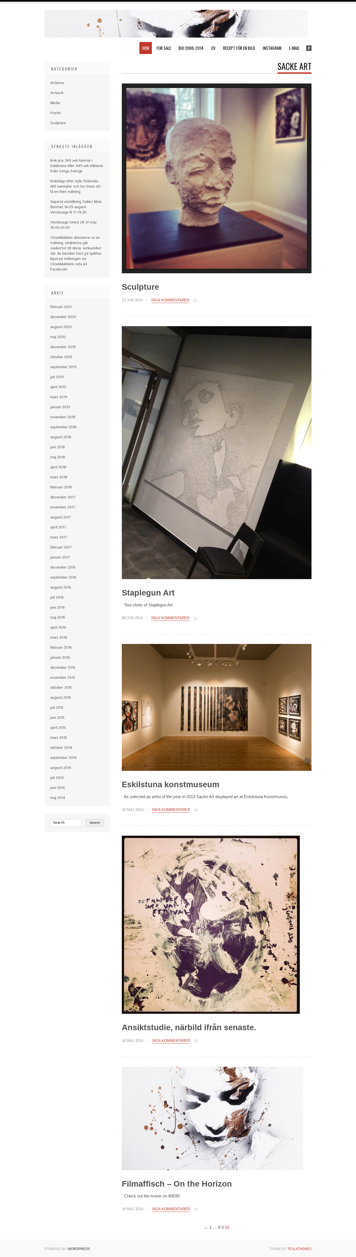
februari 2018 (61, 487)
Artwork (56, 93)
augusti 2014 (60, 768)
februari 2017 (61, 547)
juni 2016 (57, 607)
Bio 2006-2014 (191, 48)
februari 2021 (60, 307)
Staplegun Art (148, 592)
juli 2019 (57, 377)
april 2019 (58, 387)
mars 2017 (58, 537)
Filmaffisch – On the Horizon (177, 1183)
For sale (164, 48)
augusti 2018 (60, 437)
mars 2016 (58, 637)
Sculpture (140, 286)
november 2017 (62, 507)
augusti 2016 (60, 587)
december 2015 (62, 667)
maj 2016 (57, 617)
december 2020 (63, 317)
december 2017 (63, 497)
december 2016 (63, 567)
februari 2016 (61, 647)
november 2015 (62, 677)
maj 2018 (57, 457)
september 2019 (63, 367)
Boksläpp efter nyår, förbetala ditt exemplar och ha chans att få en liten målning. (75, 187)
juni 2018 (57, 447)
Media (55, 103)
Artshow (57, 83)
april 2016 (58, 627)
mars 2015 (58, 738)
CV (213, 48)
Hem (145, 48)
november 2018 (62, 417)
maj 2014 (57, 798)
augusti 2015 (60, 697)
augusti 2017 (60, 517)
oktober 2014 (61, 748)
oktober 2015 (61, 687)
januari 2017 (60, 557)
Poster (55, 113)
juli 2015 (56, 707)
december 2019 (63, 347)
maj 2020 (58, 337)
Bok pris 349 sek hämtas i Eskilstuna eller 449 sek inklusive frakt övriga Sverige (76, 166)
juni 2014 (57, 788)
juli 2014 (57, 778)
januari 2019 (60, 407)
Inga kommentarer (170, 300)
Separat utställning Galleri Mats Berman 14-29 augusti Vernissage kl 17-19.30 (76, 207)
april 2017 (58, 527)
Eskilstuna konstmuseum (170, 784)
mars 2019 (58, 397)
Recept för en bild (239, 48)
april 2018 (58, 467)
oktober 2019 (61, 357)
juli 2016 (57, 597)
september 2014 (63, 758)
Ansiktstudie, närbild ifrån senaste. (189, 1027)
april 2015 (58, 727)
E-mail (294, 48)
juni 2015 (57, 717)
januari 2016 (60, 657)
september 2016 (63, 577)
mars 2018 (58, 477)
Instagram (272, 48)
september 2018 (63, 427)
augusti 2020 (61, 327)
